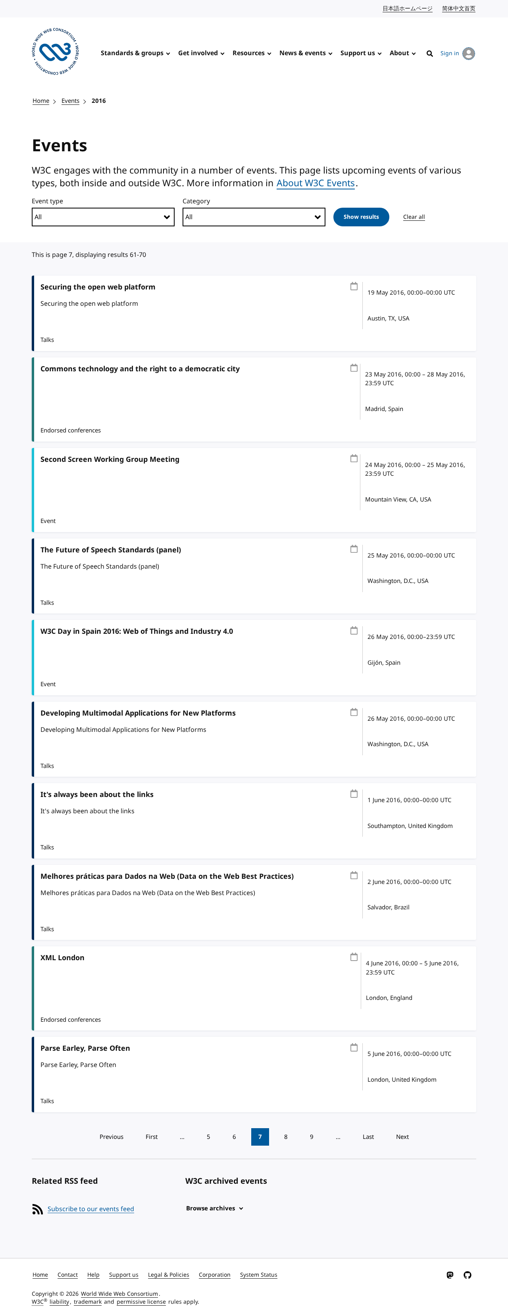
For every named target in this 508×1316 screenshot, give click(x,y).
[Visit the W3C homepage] (55, 53)
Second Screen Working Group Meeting (109, 459)
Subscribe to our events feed (91, 1209)
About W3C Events (316, 183)
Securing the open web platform (98, 287)
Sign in (450, 53)
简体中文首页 (459, 8)
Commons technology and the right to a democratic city (140, 369)
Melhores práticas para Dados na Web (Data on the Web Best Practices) (167, 876)
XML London (62, 958)
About (399, 53)
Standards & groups (132, 53)
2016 (99, 100)
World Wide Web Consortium (119, 1294)
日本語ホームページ (408, 8)
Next (402, 1137)
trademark (88, 1302)
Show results (361, 217)
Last (368, 1137)
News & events (302, 53)
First (152, 1137)
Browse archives (210, 1208)
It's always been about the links (97, 794)
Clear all (414, 217)
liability (59, 1302)
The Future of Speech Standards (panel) (110, 550)
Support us (358, 53)
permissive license (141, 1302)
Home (41, 100)
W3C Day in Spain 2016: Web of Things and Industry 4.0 (136, 631)
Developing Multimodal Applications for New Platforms (138, 713)
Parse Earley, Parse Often (85, 1048)
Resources (249, 53)
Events (70, 100)
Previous (111, 1137)
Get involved (198, 53)
